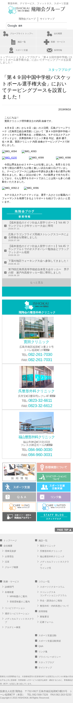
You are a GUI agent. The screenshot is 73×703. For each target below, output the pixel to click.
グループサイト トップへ (21, 33)
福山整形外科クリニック (52, 556)
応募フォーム (46, 622)
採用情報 (58, 50)
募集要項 (44, 616)
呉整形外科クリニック (51, 551)
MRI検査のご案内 (18, 596)
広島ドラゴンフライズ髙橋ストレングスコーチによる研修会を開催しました (38, 237)
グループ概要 (11, 567)
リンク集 (43, 651)
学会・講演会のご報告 (51, 600)
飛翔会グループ (27, 18)
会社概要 (58, 33)
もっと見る (36, 282)
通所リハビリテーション (17, 613)
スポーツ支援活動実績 (50, 641)
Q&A (41, 646)
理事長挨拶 (10, 551)
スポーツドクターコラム (52, 587)
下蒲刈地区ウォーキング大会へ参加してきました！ (38, 262)
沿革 (7, 561)
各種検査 (9, 592)
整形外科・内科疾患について (54, 606)
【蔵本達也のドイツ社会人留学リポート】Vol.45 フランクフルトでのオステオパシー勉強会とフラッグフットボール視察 (38, 250)
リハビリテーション (15, 608)
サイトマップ (47, 18)
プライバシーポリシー (50, 657)
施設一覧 (22, 42)
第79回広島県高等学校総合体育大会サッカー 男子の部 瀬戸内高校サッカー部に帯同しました (38, 272)
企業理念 (9, 556)
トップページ (8, 57)
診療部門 (9, 587)
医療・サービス (58, 42)
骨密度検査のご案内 (20, 601)
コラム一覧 (44, 581)
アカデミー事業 (12, 627)
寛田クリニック (48, 546)
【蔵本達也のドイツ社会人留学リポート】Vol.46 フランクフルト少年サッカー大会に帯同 (38, 225)
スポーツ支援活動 (47, 635)
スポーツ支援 (22, 50)
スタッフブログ (28, 57)
